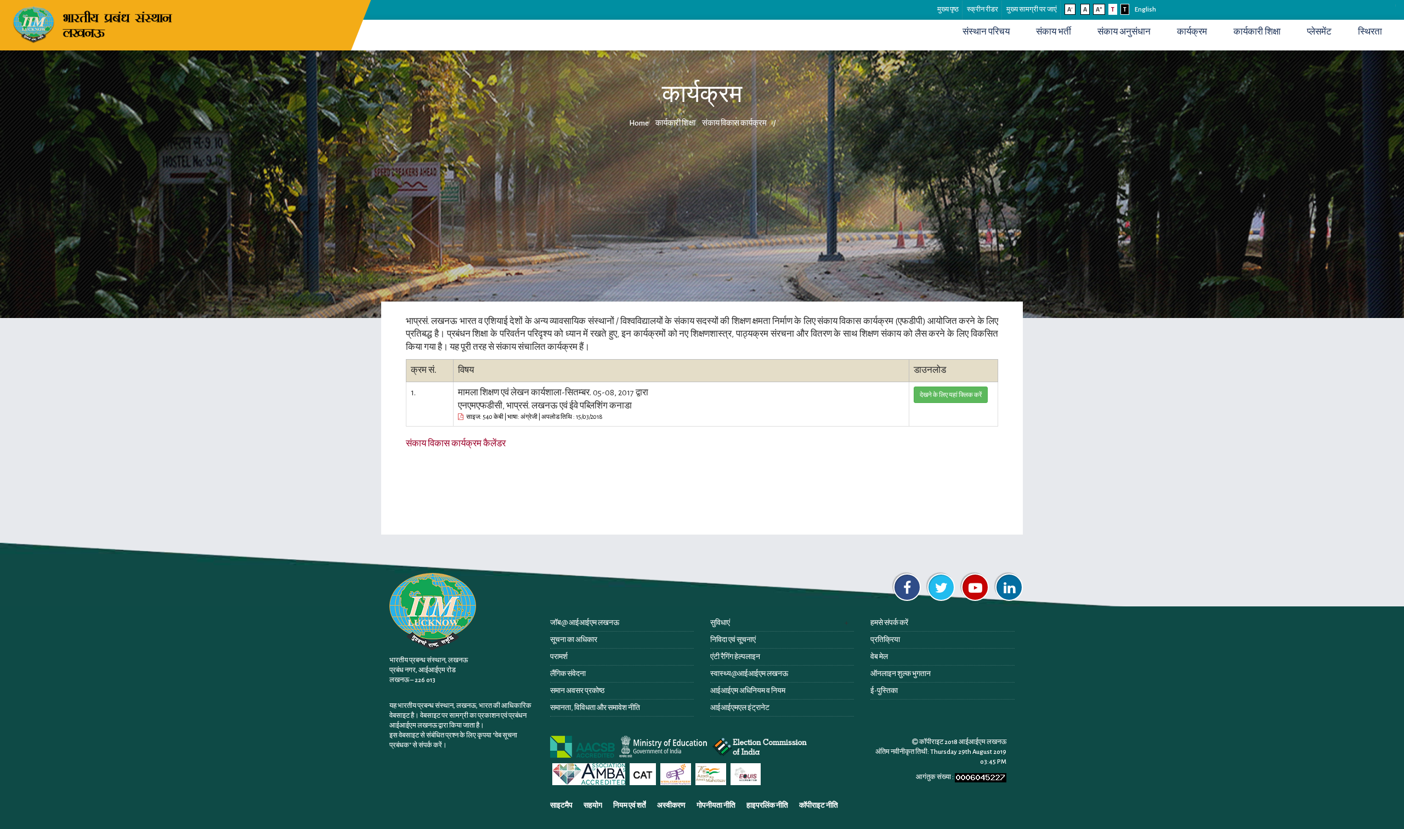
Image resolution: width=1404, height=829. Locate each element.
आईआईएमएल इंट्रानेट (739, 708)
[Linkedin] (1009, 587)
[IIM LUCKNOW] (94, 23)
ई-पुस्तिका (884, 691)
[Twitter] (941, 587)
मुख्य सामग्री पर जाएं (1031, 9)
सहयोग (593, 805)
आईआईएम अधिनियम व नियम (747, 691)
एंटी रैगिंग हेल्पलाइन (735, 657)
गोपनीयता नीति (716, 805)
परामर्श (559, 657)
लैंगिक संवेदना (568, 674)
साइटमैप (561, 805)
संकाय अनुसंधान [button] (1124, 31)
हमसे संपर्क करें (889, 623)
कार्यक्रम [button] (1192, 31)
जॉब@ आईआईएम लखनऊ (584, 623)
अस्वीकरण (671, 805)
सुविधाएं (720, 623)
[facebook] (907, 587)
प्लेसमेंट (1319, 31)
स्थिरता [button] (1370, 31)
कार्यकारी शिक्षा (1257, 31)
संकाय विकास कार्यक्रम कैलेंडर (456, 443)
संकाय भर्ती (1053, 31)
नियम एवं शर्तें (629, 805)
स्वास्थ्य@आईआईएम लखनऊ (749, 674)
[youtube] (975, 587)
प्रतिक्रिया (885, 640)
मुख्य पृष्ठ (948, 9)
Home (639, 123)
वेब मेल (879, 657)
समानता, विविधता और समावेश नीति (595, 708)
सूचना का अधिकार (573, 640)
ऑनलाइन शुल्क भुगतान (900, 674)
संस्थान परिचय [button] (986, 31)
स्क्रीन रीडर (982, 9)
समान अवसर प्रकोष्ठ (577, 691)
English (1145, 9)
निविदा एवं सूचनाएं (733, 640)
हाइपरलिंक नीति (767, 805)
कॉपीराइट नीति (818, 805)
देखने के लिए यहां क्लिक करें (951, 394)
